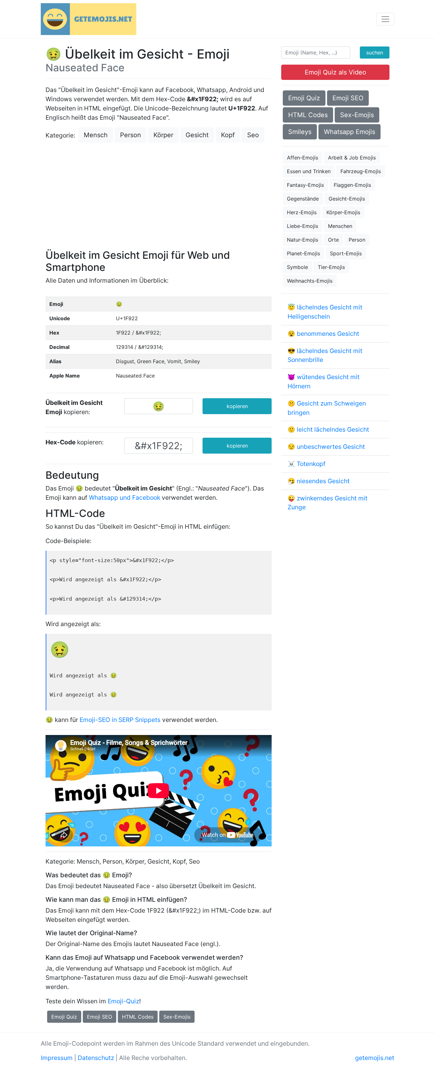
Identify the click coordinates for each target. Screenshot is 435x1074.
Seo (253, 135)
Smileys (299, 132)
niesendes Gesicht (323, 481)
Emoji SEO (99, 1017)
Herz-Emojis (302, 212)
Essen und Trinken (309, 171)
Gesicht (197, 135)
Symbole (297, 267)
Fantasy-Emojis (305, 185)
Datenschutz (96, 1058)
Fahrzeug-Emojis (360, 171)
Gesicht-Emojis (347, 198)
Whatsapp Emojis (349, 132)
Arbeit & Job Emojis (352, 157)
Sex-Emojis (176, 1017)
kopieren (237, 406)
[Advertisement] (159, 196)
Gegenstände (303, 198)
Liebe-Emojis (302, 226)
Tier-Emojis (331, 267)
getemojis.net (374, 1058)
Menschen (340, 226)
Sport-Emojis (346, 253)
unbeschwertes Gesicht (331, 446)
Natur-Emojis (302, 240)
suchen (374, 52)
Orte (333, 240)
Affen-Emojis (302, 157)
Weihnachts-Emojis (309, 281)
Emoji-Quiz (123, 1001)
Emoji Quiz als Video (335, 72)
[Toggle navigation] (385, 19)
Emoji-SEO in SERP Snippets (120, 720)
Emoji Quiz (64, 1017)
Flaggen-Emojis (352, 185)
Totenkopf (311, 464)
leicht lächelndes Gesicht (333, 429)
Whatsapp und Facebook (124, 497)
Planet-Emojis (303, 253)
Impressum (57, 1058)
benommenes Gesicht (328, 333)
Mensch (96, 135)
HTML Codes (137, 1017)
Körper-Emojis (343, 212)
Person (130, 135)
